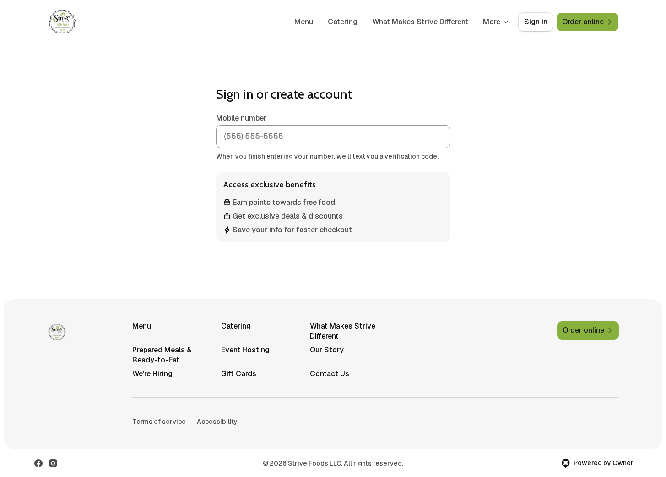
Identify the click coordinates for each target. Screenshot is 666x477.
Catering (342, 22)
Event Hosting (245, 350)
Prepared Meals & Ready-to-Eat (162, 355)
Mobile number (241, 118)
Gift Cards (238, 373)
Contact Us (329, 373)
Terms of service (159, 421)
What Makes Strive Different (420, 22)
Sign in (535, 22)
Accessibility (217, 421)
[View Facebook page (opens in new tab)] (38, 463)
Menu (303, 22)
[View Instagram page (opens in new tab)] (53, 463)
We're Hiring (152, 373)
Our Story (327, 350)
